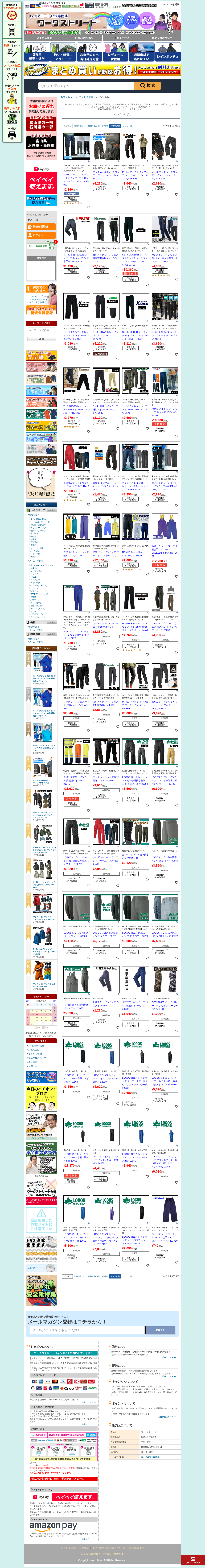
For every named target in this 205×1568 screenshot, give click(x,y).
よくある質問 (44, 38)
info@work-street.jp (150, 1457)
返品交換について (162, 38)
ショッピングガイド (39, 296)
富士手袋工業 (36, 606)
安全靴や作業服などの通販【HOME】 (102, 1554)
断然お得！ (12, 6)
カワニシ (34, 577)
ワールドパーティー (39, 617)
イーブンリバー (37, 571)
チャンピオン (36, 603)
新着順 (105, 126)
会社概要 (84, 1548)
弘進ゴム (34, 591)
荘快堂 (33, 600)
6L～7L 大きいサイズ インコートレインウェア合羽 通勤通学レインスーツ (44, 678)
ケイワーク (35, 583)
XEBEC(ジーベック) (39, 594)
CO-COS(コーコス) (38, 585)
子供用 (33, 536)
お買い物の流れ (84, 38)
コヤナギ (34, 588)
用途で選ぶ (34, 515)
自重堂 (33, 597)
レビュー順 (127, 126)
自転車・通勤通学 (38, 525)
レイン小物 (35, 554)
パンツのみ (35, 551)
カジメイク (35, 574)
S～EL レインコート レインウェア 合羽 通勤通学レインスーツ (44, 748)
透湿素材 (34, 542)
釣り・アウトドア (38, 528)
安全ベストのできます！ (12, 88)
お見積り (12, 25)
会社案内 (32, 1062)
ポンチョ (34, 534)
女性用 (33, 539)
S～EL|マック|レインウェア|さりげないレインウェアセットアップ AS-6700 (44, 815)
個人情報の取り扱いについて (109, 1548)
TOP (63, 97)
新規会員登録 (40, 226)
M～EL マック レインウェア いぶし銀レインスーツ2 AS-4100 (44, 884)
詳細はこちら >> (89, 1402)
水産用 (33, 557)
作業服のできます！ (12, 44)
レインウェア (75, 97)
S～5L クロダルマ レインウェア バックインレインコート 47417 (44, 951)
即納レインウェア (38, 531)
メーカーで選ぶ (36, 561)
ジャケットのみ (37, 548)
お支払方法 (123, 38)
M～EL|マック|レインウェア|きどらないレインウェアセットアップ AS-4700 (44, 849)
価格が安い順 (80, 126)
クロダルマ (35, 580)
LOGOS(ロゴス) (37, 614)
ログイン (38, 235)
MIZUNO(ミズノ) (37, 608)
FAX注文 (12, 128)
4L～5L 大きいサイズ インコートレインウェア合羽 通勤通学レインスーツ (44, 713)
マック (33, 611)
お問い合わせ (35, 1066)
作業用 (33, 545)
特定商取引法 (136, 1548)
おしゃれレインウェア (40, 522)
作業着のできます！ (12, 65)
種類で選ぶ (34, 639)
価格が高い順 (94, 126)
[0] (41, 250)
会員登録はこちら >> (167, 1417)
